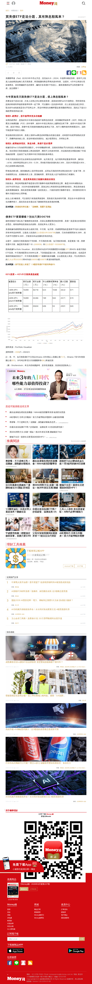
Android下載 (69, 566)
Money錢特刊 (39, 915)
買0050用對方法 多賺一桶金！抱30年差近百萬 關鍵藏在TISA (45, 488)
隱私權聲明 (65, 918)
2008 (17, 352)
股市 (21, 10)
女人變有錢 (11, 929)
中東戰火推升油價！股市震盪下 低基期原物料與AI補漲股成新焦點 (40, 582)
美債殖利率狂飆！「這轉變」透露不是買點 (33, 207)
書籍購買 (37, 912)
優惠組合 (24, 889)
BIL (43, 360)
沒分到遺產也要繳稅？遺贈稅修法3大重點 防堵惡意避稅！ (18, 488)
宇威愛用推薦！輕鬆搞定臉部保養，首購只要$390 (18, 534)
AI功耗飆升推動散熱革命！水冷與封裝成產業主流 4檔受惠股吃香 (40, 609)
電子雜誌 (64, 915)
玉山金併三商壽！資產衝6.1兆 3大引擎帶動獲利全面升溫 (36, 618)
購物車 (63, 912)
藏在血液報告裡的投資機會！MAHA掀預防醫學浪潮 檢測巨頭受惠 (45, 464)
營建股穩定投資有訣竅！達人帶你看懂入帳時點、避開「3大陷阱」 (35, 695)
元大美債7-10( (51, 244)
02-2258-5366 (37, 974)
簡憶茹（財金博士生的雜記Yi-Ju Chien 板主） (73, 667)
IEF (13, 360)
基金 (8, 912)
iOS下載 (80, 566)
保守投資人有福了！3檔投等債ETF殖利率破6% (35, 264)
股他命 (17, 596)
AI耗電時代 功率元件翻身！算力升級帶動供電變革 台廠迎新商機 (71, 536)
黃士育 (17, 605)
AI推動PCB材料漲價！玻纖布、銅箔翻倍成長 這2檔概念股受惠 (39, 591)
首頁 (7, 10)
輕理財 (9, 921)
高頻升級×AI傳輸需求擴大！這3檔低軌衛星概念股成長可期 (32, 729)
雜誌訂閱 (37, 909)
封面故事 (10, 923)
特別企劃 (10, 926)
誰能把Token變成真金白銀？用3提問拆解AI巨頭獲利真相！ (72, 464)
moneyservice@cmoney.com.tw (60, 974)
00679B (52, 232)
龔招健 (17, 587)
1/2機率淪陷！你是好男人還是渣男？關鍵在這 (18, 510)
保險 (8, 915)
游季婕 (83, 67)
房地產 (9, 918)
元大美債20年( (42, 232)
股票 (8, 909)
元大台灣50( (13, 259)
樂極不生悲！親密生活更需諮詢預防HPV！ (71, 486)
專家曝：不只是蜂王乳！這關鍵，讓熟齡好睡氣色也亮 (18, 464)
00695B (37, 244)
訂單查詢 (64, 909)
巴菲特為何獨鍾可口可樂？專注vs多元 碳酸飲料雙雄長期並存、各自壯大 (38, 763)
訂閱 (81, 939)
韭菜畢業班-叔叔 (19, 614)
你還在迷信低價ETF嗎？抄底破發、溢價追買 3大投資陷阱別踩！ (45, 512)
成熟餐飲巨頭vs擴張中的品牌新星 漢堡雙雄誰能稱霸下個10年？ (34, 662)
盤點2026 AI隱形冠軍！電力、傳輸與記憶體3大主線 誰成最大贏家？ (42, 600)
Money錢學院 (39, 918)
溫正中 (17, 623)
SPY (67, 249)
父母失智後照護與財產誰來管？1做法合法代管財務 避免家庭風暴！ (45, 536)
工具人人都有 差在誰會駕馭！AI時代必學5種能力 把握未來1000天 (72, 512)
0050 (20, 259)
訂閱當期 (33, 889)
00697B (60, 244)
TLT (62, 357)
